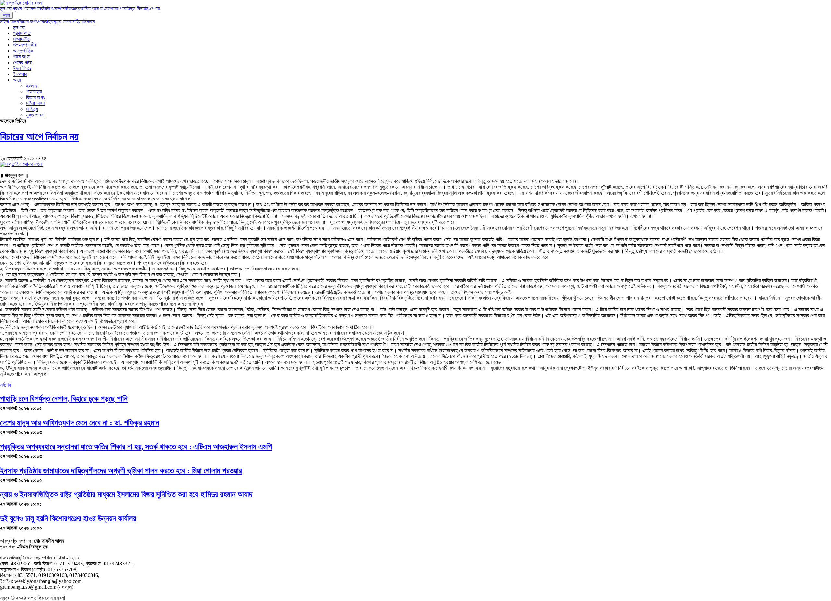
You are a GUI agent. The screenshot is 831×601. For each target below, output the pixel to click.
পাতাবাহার (45, 21)
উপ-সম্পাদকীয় (59, 8)
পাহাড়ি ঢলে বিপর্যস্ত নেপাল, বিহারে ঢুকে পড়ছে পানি (64, 398)
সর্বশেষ (5, 385)
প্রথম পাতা (21, 8)
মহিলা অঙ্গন (9, 21)
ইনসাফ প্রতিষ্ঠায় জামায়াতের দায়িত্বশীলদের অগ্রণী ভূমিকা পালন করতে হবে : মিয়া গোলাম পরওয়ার (121, 470)
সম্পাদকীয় (39, 8)
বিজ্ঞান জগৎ (28, 21)
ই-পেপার (153, 8)
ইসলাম (89, 21)
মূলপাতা (6, 8)
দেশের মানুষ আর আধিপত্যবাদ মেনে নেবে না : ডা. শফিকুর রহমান (79, 422)
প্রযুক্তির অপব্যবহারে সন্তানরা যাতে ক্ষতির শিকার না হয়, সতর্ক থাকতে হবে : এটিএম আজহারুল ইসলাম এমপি (136, 446)
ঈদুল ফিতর (136, 8)
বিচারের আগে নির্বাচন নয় (39, 136)
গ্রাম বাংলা (99, 8)
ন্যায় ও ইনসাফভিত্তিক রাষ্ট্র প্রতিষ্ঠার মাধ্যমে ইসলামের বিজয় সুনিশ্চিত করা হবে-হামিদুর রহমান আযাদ (126, 494)
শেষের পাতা (117, 8)
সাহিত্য (78, 21)
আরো (6, 15)
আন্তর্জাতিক (81, 8)
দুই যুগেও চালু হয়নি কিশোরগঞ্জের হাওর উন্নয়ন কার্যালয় (68, 518)
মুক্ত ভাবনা (62, 21)
